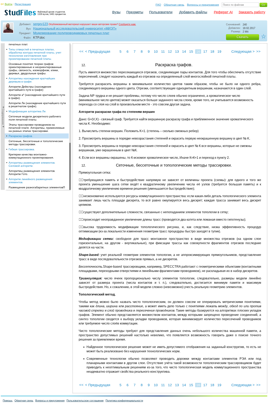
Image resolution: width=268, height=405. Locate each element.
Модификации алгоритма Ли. (27, 111)
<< (81, 51)
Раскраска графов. (21, 136)
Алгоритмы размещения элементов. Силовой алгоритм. (32, 164)
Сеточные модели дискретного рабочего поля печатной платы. (35, 118)
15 (191, 51)
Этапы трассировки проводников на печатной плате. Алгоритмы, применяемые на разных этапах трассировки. (37, 127)
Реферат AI (223, 12)
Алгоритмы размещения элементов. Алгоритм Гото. (32, 172)
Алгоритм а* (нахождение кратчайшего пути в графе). (37, 96)
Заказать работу (252, 12)
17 (205, 51)
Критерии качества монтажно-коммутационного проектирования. (31, 156)
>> (258, 51)
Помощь (8, 400)
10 (156, 51)
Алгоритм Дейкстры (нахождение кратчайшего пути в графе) (30, 88)
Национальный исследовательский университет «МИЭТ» (75, 28)
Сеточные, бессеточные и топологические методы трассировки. (36, 143)
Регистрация (23, 4)
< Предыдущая (97, 51)
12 (170, 51)
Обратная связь (174, 4)
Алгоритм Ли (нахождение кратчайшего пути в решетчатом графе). (37, 104)
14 (184, 51)
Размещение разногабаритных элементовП (37, 187)
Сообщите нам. (127, 24)
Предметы (134, 12)
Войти (8, 4)
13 (177, 51)
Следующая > (243, 51)
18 (212, 51)
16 (198, 51)
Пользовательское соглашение (85, 400)
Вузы (116, 12)
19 (219, 51)
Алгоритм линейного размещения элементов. (30, 181)
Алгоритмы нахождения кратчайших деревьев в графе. (32, 80)
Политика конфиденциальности (124, 400)
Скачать (242, 37)
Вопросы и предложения (203, 4)
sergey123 (40, 24)
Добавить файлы (193, 12)
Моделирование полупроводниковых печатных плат (71, 33)
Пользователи (160, 12)
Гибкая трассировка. (22, 149)
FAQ (158, 4)
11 (163, 51)
